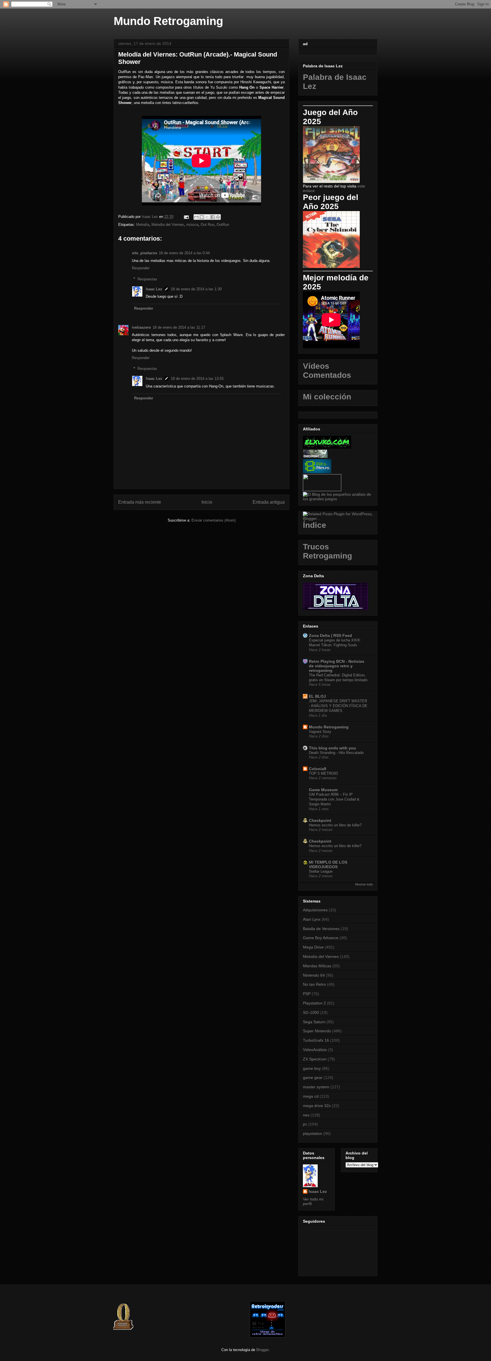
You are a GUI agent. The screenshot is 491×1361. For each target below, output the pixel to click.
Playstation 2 (314, 1003)
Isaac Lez (154, 289)
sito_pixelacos (144, 253)
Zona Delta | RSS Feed (330, 635)
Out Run (207, 224)
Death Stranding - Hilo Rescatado (336, 753)
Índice (314, 525)
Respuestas (147, 279)
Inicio (206, 502)
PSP (307, 993)
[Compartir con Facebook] (212, 217)
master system (316, 1087)
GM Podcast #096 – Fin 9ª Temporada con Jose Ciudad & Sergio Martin (334, 799)
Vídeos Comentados (327, 371)
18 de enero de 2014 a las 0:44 (184, 253)
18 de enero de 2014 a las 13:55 (197, 378)
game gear (313, 1077)
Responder (140, 268)
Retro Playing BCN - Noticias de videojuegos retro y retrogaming (336, 666)
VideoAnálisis (315, 1049)
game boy (312, 1068)
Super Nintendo (317, 1031)
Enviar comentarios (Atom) (214, 520)
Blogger (262, 1350)
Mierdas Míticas (317, 966)
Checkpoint (320, 820)
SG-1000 (311, 1012)
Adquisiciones (315, 910)
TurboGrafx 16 (316, 1040)
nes (306, 1115)
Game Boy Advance (320, 937)
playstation (312, 1133)
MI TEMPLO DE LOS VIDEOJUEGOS (328, 864)
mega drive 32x (317, 1105)
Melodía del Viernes (167, 224)
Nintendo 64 (314, 975)
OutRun (223, 224)
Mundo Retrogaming (168, 21)
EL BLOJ (317, 696)
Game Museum (323, 789)
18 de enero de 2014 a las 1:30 (196, 289)
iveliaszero (141, 327)
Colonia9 (317, 768)
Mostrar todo (364, 884)
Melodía (142, 224)
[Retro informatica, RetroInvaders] (267, 1336)
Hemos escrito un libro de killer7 (335, 825)
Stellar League (320, 871)
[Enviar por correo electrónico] (196, 217)
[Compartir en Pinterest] (218, 217)
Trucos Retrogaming (327, 551)
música (192, 224)
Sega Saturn (314, 1022)
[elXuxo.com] (327, 447)
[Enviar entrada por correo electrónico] (186, 216)
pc (305, 1124)
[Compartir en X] (207, 217)
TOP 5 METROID (323, 773)
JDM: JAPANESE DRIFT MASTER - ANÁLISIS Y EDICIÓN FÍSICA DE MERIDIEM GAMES (338, 706)
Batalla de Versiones (321, 928)
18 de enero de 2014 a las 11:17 (179, 327)
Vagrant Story (320, 732)
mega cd (311, 1096)
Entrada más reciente (139, 502)
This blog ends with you (332, 748)
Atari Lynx (312, 919)
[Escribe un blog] (202, 217)
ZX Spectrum (314, 1059)
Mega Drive (313, 947)
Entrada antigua (269, 502)
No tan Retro (314, 984)
